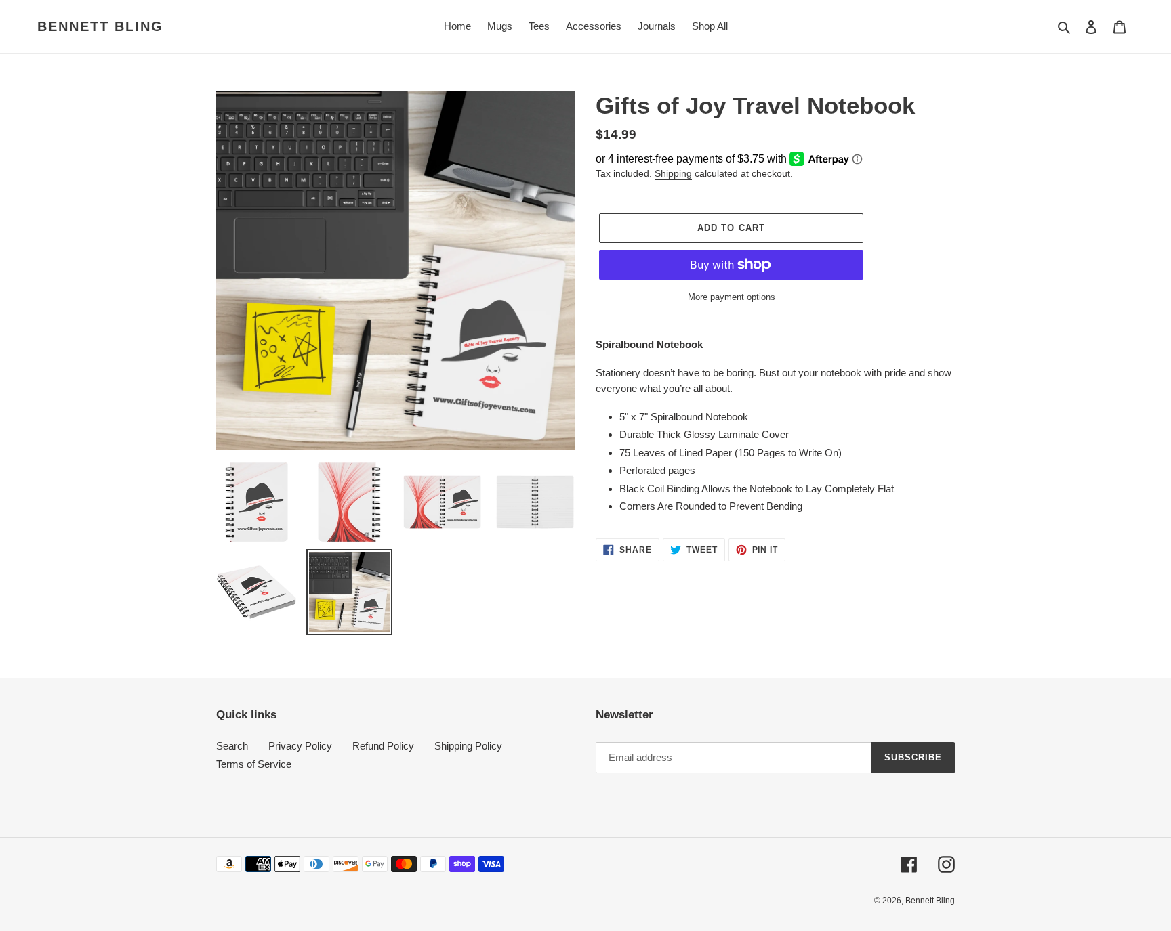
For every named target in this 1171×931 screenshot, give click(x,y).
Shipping (673, 173)
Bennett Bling (100, 26)
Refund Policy (383, 746)
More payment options (731, 297)
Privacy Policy (300, 746)
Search (232, 746)
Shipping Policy (468, 746)
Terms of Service (253, 764)
